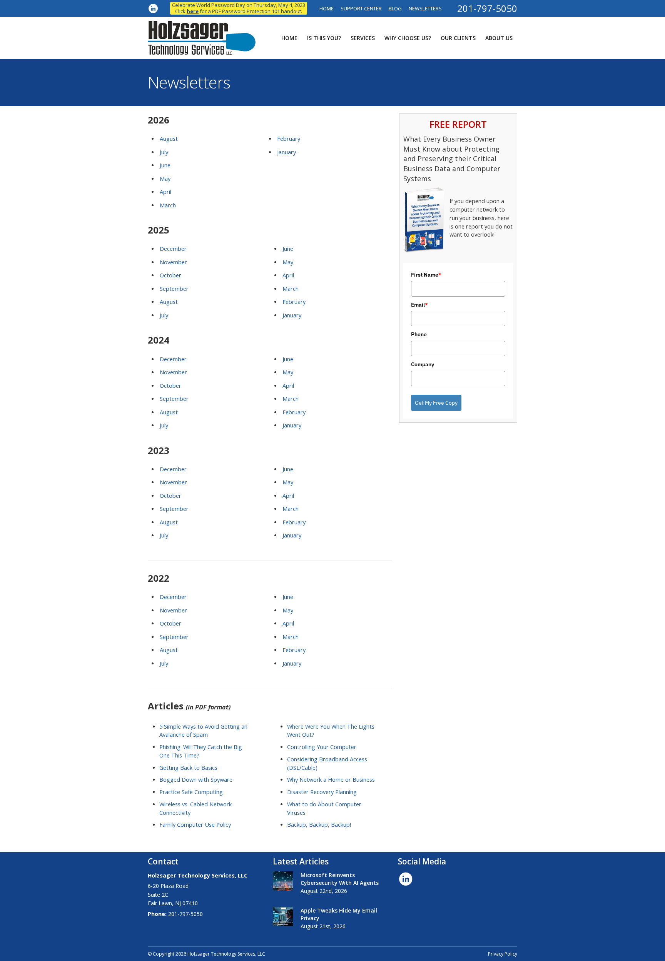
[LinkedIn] (153, 8)
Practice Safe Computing (191, 792)
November (173, 262)
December (173, 248)
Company (422, 364)
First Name (426, 274)
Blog (395, 8)
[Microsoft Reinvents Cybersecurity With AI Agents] (283, 881)
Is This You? (324, 38)
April (165, 191)
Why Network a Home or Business (331, 779)
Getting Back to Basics (188, 767)
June (165, 165)
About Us (499, 38)
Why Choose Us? (407, 38)
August (169, 138)
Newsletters (425, 8)
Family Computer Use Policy (195, 824)
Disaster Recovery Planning (322, 792)
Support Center (361, 8)
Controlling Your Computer (321, 747)
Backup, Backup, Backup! (319, 824)
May (165, 178)
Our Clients (458, 38)
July (164, 152)
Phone (419, 334)
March (168, 205)
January (286, 152)
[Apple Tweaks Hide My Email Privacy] (283, 916)
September (174, 288)
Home (326, 8)
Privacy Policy (502, 954)
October (170, 275)
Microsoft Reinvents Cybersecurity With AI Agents (340, 878)
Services (363, 38)
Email (419, 304)
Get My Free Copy (436, 402)
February (288, 138)
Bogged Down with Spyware (195, 779)
